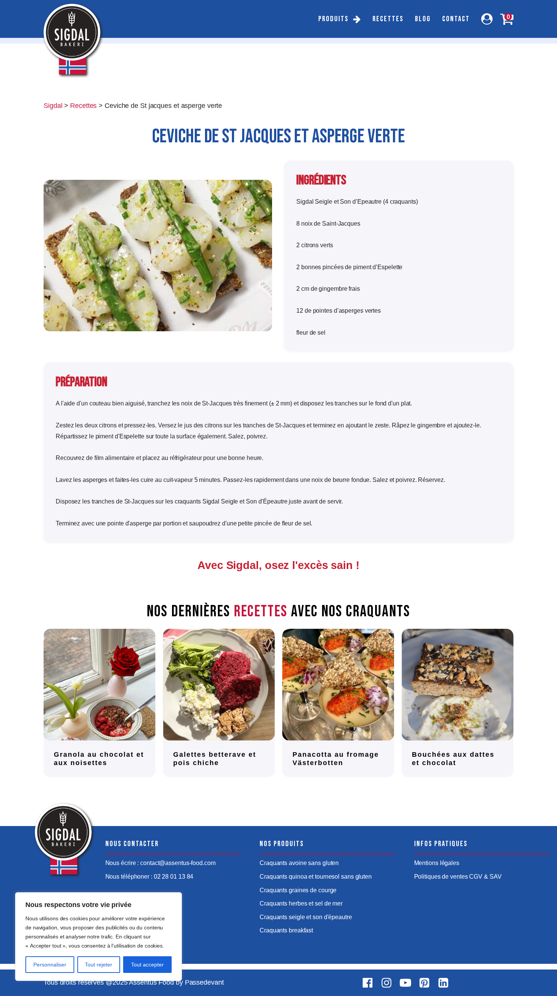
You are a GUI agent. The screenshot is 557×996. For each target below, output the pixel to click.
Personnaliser (49, 965)
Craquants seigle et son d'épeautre (306, 917)
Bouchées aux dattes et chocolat (453, 759)
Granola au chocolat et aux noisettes (99, 759)
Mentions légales (436, 863)
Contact (456, 18)
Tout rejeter (98, 965)
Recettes (388, 18)
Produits (333, 18)
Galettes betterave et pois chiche (214, 759)
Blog (423, 18)
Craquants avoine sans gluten (299, 863)
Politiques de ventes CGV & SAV (458, 876)
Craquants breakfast (286, 930)
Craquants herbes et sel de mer (301, 903)
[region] (98, 936)
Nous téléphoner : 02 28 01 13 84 (149, 876)
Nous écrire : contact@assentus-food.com (160, 863)
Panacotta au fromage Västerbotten (336, 759)
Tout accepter (147, 965)
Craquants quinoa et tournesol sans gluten (316, 876)
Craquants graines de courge (298, 890)
